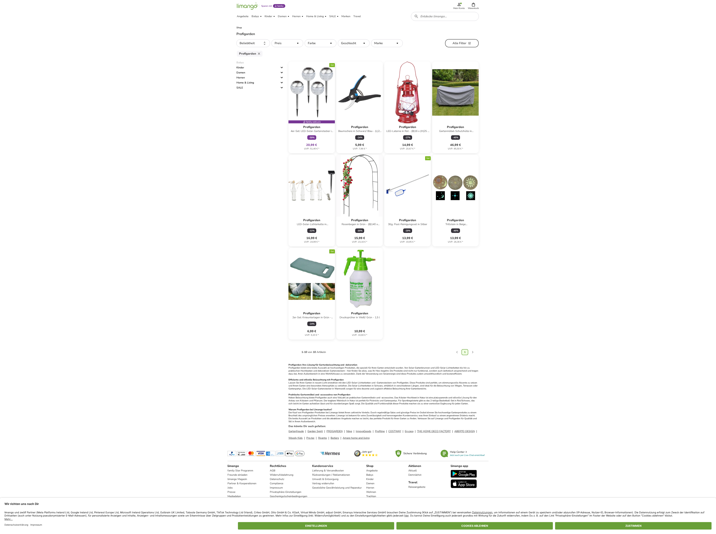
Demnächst (414, 475)
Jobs (230, 487)
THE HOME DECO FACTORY (434, 431)
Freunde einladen (237, 475)
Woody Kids (295, 438)
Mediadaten (234, 496)
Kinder (240, 67)
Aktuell (412, 470)
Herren (240, 77)
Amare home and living (356, 438)
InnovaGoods (363, 431)
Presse (231, 492)
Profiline (380, 431)
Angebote (372, 470)
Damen (240, 72)
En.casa (409, 431)
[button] (473, 5)
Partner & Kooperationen (241, 483)
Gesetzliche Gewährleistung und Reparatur (337, 487)
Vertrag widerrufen (323, 483)
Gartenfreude (296, 431)
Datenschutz (277, 479)
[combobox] (445, 16)
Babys (369, 475)
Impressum (276, 487)
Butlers (335, 438)
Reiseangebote (416, 487)
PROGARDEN (334, 431)
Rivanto (322, 438)
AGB (272, 470)
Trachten (371, 496)
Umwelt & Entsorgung (325, 479)
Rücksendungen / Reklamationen (331, 475)
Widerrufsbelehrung (281, 475)
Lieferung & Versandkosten (328, 470)
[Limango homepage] (247, 5)
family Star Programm (240, 470)
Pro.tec (310, 438)
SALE (239, 87)
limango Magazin (237, 479)
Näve (349, 431)
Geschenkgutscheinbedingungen (288, 496)
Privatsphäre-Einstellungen (285, 492)
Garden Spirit (315, 431)
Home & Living (245, 82)
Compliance (276, 483)
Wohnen (371, 492)
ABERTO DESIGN (464, 431)
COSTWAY (394, 431)
